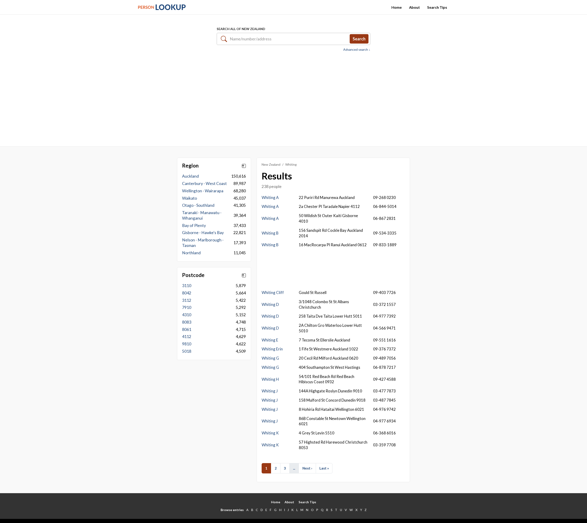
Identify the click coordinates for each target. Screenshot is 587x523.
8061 (186, 329)
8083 (186, 322)
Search (359, 38)
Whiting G (270, 358)
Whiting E (270, 340)
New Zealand (271, 164)
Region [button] (190, 166)
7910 (186, 307)
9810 (186, 343)
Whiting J (270, 391)
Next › (307, 468)
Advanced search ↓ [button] (356, 49)
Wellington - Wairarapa (202, 190)
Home (396, 7)
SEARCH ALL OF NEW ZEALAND (241, 29)
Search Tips (437, 7)
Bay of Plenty (194, 225)
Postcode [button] (193, 275)
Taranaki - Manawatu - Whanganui (202, 215)
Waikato (189, 198)
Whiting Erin (272, 349)
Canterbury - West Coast (204, 183)
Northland (191, 252)
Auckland (190, 176)
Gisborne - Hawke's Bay (203, 232)
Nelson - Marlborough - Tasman (203, 243)
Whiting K (270, 433)
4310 (186, 314)
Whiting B (270, 233)
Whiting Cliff (273, 292)
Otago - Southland (198, 205)
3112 (186, 300)
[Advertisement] (293, 96)
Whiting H (270, 379)
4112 (186, 336)
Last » (324, 468)
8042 (186, 293)
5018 (186, 351)
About (414, 7)
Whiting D (270, 304)
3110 (186, 285)
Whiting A (270, 197)
